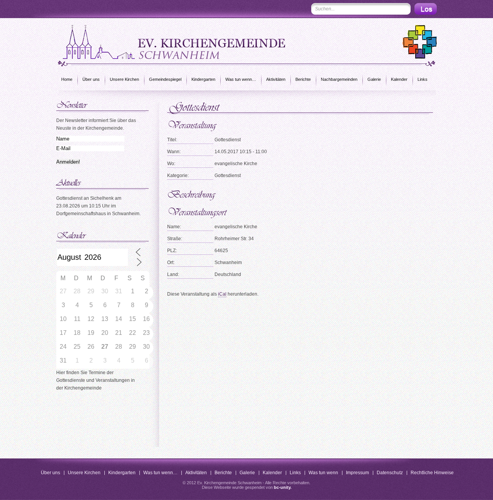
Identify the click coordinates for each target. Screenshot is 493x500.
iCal (222, 294)
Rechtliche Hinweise (432, 472)
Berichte (303, 79)
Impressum (357, 472)
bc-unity (282, 487)
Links (423, 79)
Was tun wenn (323, 472)
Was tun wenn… (240, 79)
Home (66, 79)
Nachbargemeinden (339, 79)
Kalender (399, 79)
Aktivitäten (275, 79)
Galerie (374, 79)
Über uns (91, 79)
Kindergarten (203, 79)
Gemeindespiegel (165, 79)
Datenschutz (390, 472)
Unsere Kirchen (124, 79)
